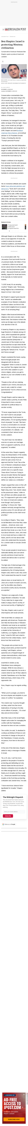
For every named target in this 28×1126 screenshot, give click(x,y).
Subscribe (8, 816)
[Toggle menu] (3, 29)
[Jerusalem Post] (15, 29)
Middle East (12, 36)
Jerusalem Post (4, 36)
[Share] (2, 61)
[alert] (14, 1108)
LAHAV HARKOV (6, 87)
